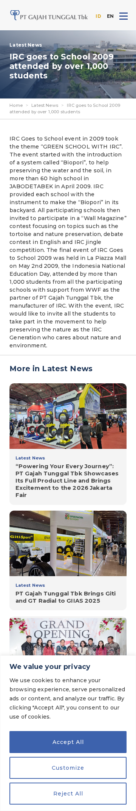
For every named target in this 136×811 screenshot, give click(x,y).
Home (16, 105)
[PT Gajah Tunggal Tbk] (49, 15)
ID (98, 16)
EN (110, 16)
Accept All (68, 742)
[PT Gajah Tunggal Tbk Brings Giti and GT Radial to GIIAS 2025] (68, 560)
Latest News (44, 105)
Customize (68, 767)
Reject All (68, 793)
